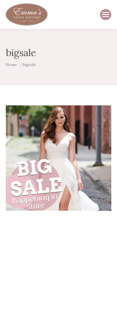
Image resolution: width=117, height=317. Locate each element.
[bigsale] (58, 158)
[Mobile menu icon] (105, 14)
